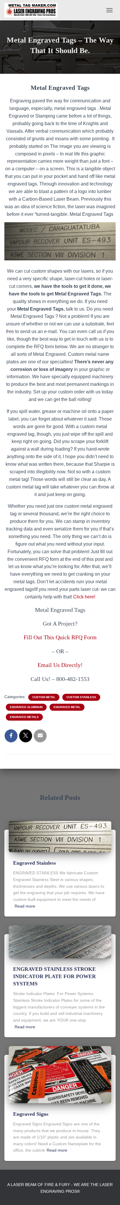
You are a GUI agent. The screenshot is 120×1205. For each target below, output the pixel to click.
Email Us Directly (59, 665)
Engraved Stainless (34, 863)
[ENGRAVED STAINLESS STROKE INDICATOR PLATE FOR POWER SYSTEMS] (60, 941)
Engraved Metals (24, 717)
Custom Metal (43, 697)
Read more (25, 906)
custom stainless (81, 697)
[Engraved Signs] (60, 1074)
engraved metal (67, 707)
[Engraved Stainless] (60, 836)
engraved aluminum (26, 707)
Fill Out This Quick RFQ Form (60, 637)
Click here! (84, 596)
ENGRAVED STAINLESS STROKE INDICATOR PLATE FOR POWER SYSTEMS (54, 976)
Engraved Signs (30, 1114)
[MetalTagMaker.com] (33, 10)
